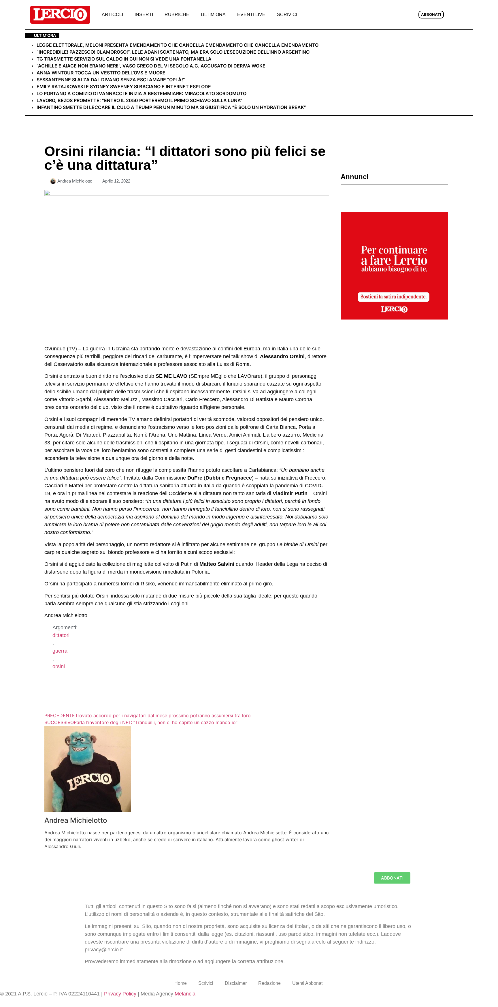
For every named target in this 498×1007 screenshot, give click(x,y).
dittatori (60, 635)
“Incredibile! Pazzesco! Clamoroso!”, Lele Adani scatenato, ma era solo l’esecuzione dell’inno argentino (173, 52)
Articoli (112, 14)
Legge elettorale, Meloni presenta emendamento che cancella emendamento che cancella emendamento (177, 45)
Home (180, 983)
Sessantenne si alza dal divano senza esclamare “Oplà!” (111, 79)
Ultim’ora (213, 14)
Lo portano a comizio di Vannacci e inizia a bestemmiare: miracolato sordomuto (142, 93)
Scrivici (287, 14)
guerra (59, 651)
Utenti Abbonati (308, 983)
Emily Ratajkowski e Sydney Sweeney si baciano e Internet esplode (124, 86)
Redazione (269, 983)
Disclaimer (236, 983)
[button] (312, 14)
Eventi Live (251, 14)
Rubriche (177, 14)
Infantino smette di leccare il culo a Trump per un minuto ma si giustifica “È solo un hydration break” (171, 107)
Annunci (355, 177)
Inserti (144, 14)
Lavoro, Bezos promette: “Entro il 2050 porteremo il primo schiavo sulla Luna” (139, 100)
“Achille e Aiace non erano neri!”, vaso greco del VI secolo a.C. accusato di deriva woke (151, 66)
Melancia (185, 994)
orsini (58, 666)
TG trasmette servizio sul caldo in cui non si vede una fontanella (124, 59)
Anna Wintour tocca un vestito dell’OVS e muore (101, 73)
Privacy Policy (120, 994)
